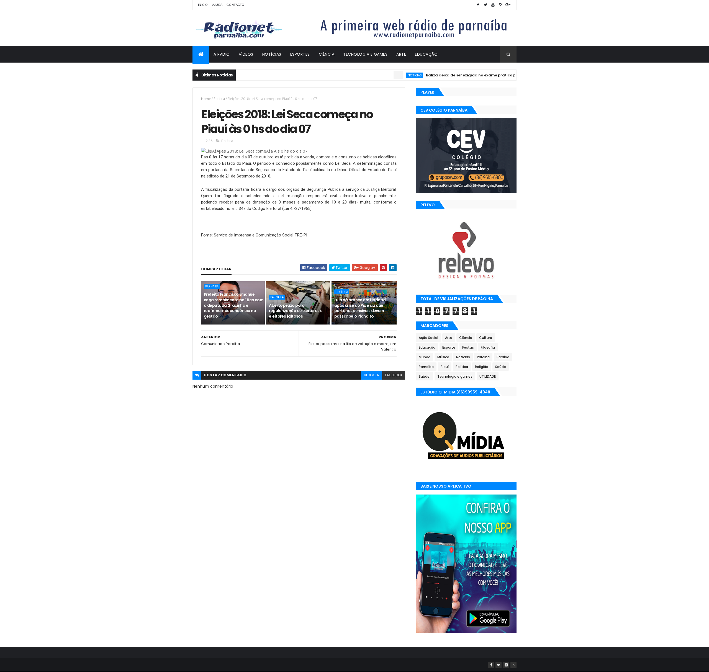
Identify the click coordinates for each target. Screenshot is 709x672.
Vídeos (246, 54)
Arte (401, 54)
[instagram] (500, 5)
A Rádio (222, 54)
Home (206, 98)
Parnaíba (212, 286)
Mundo (424, 357)
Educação (426, 54)
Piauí (445, 366)
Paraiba (483, 357)
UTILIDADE (487, 376)
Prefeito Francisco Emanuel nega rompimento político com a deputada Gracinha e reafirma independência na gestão (233, 305)
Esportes (300, 54)
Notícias (271, 54)
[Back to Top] (513, 665)
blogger (371, 375)
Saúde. (424, 376)
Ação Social (428, 337)
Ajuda (217, 4)
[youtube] (493, 5)
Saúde (500, 366)
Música (443, 357)
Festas (468, 347)
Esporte (448, 347)
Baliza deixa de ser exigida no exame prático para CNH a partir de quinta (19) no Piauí (492, 75)
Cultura (485, 337)
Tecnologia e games (454, 376)
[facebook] (478, 5)
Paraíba (503, 357)
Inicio (203, 4)
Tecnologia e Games (365, 54)
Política (219, 98)
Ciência (327, 54)
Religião (481, 366)
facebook (393, 375)
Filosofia (488, 347)
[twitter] (485, 5)
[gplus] (508, 5)
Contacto (235, 4)
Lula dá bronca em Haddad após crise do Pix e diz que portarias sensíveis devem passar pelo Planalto (360, 308)
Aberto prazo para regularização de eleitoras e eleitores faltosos (295, 311)
